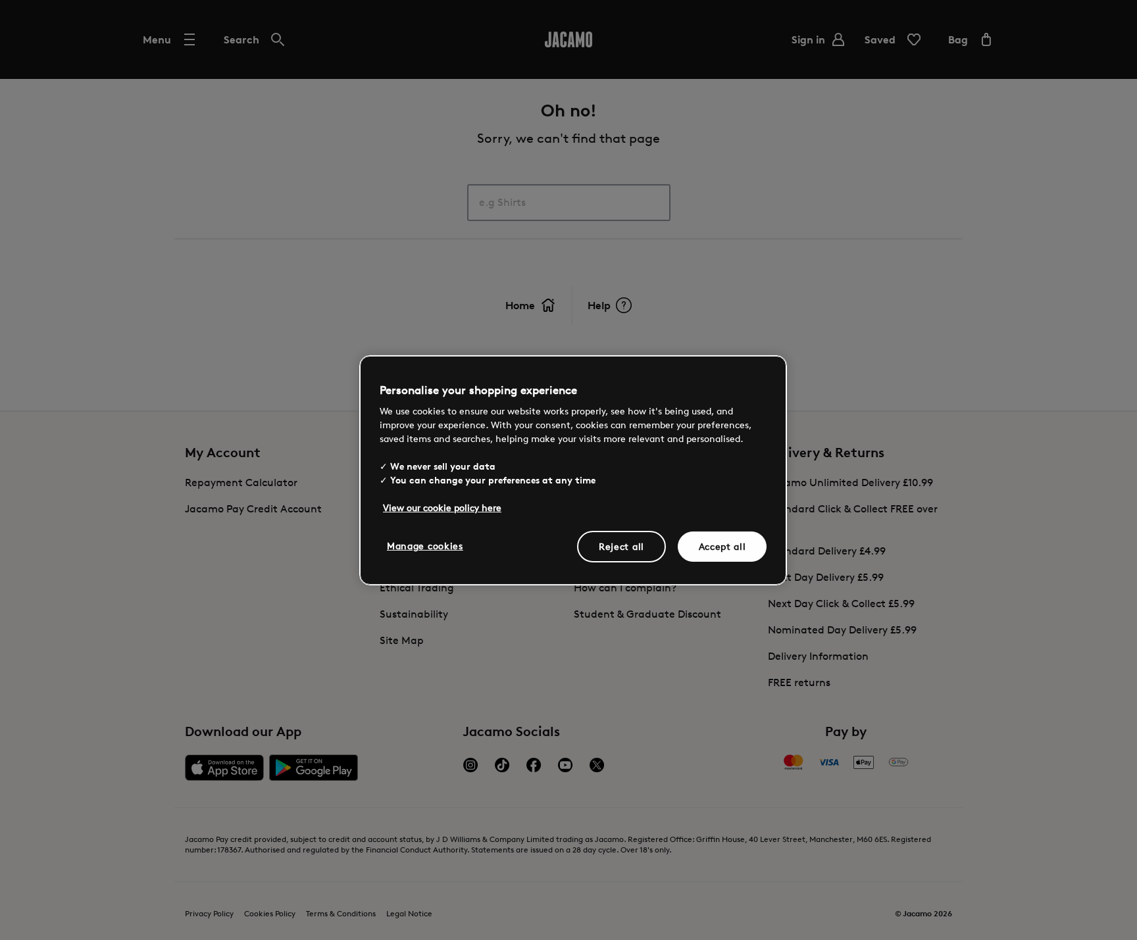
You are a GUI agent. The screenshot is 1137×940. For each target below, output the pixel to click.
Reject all (621, 546)
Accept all (722, 546)
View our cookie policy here (442, 507)
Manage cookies (425, 545)
